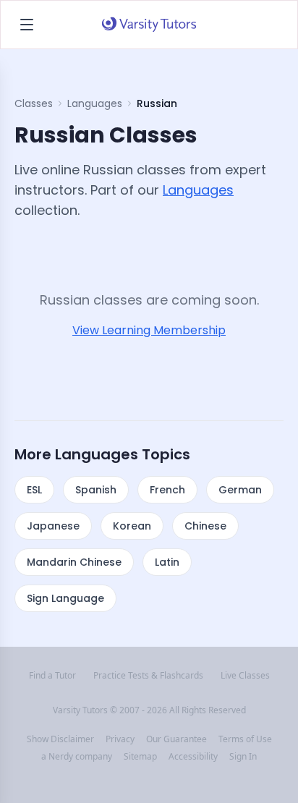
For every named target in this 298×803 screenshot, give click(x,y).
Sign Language (65, 598)
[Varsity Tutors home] (149, 25)
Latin (167, 562)
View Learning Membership (149, 330)
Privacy (120, 739)
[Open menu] (26, 24)
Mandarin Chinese (74, 562)
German (240, 490)
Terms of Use (245, 739)
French (167, 490)
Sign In (243, 756)
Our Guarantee (176, 739)
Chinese (205, 526)
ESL (34, 490)
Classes (33, 103)
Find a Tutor (52, 675)
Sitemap (140, 756)
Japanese (53, 526)
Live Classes (245, 675)
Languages (94, 103)
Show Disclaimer (60, 739)
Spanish (95, 490)
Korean (132, 526)
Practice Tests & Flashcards (148, 675)
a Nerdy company (76, 756)
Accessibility (193, 756)
